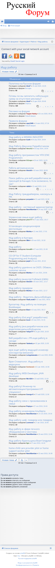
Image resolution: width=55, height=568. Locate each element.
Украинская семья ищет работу (25, 217)
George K (30, 394)
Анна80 (29, 249)
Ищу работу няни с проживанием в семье (28, 402)
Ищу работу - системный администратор (31, 207)
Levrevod (29, 422)
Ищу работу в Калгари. (21, 237)
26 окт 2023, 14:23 (40, 160)
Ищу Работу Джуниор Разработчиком (29, 146)
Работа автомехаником (21, 167)
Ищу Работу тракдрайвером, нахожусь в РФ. (30, 195)
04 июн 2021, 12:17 (40, 291)
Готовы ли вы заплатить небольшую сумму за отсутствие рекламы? (28, 97)
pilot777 (29, 220)
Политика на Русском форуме (25, 83)
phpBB (22, 553)
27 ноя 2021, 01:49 (41, 249)
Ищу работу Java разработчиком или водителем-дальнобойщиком (28, 328)
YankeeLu (30, 343)
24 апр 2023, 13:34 (45, 209)
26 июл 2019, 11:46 (45, 434)
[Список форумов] (27, 9)
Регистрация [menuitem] (53, 22)
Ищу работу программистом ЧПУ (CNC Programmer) (29, 156)
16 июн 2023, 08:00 (41, 170)
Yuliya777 (29, 331)
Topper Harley (31, 114)
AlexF (28, 86)
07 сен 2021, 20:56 (40, 273)
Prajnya (29, 406)
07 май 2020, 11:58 (42, 394)
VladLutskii (30, 299)
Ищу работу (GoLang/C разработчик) (28, 317)
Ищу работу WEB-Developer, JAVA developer (26, 375)
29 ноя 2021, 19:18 (38, 240)
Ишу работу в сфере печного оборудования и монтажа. (24, 430)
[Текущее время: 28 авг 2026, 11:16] (52, 41)
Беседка (28, 88)
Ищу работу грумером (20, 288)
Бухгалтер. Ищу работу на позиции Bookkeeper (27, 306)
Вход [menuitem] (49, 22)
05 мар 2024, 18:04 (41, 148)
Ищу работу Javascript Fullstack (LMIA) (28, 279)
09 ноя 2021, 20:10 (39, 261)
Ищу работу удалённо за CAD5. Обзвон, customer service (30, 269)
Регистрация (15, 26)
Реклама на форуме (19, 111)
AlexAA (29, 170)
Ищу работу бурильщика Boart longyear (30, 440)
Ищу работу (9, 67)
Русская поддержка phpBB (27, 558)
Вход (4, 26)
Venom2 (29, 148)
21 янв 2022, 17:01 (40, 231)
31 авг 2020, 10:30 (42, 367)
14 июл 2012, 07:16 (42, 123)
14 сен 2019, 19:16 (45, 414)
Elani (28, 310)
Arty (18, 556)
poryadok (30, 199)
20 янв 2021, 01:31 (38, 320)
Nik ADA (29, 379)
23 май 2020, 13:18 (41, 379)
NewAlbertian (31, 209)
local (28, 320)
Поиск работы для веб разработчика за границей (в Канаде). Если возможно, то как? (30, 181)
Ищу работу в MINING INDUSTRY (26, 137)
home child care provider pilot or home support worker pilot (29, 449)
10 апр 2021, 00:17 (38, 310)
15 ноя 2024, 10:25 (39, 86)
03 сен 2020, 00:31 (45, 114)
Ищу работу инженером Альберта (27, 411)
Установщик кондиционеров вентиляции (24, 227)
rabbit (28, 186)
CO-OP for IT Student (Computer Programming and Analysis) (25, 257)
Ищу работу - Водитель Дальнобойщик (30, 296)
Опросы (28, 103)
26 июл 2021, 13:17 (41, 281)
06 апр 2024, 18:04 (39, 140)
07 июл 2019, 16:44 (38, 443)
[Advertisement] (28, 33)
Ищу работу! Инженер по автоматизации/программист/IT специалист (26, 389)
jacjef (28, 261)
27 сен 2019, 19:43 (40, 406)
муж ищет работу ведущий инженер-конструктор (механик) (29, 351)
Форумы (2, 22)
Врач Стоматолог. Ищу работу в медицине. (26, 363)
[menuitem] (24, 565)
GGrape (29, 160)
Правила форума (18, 120)
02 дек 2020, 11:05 (42, 343)
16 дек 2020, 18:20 (42, 331)
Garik (28, 140)
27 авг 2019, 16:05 (42, 422)
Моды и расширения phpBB (27, 563)
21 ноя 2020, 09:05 (46, 355)
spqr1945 (29, 123)
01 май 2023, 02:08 (42, 199)
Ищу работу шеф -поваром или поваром (30, 419)
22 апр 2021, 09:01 (43, 299)
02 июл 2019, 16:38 (45, 453)
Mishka (29, 231)
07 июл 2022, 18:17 (41, 220)
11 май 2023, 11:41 (39, 186)
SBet (28, 240)
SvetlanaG (30, 367)
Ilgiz (27, 443)
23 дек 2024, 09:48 (39, 101)
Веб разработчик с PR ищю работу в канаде (28, 339)
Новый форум (30, 116)
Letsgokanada (31, 355)
